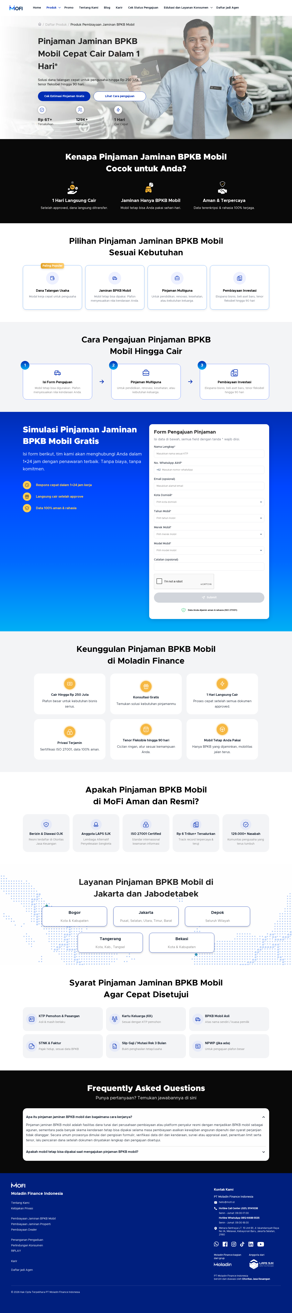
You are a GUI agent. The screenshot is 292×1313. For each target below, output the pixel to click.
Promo (68, 7)
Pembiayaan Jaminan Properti (31, 1224)
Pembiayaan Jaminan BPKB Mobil (33, 1218)
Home (37, 7)
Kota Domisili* (163, 495)
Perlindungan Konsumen (27, 1245)
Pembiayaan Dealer (24, 1229)
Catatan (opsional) (166, 559)
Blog (107, 7)
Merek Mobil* (162, 527)
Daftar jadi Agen (227, 7)
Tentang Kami (88, 7)
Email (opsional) (164, 479)
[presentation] (209, 454)
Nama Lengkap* (164, 446)
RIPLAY (16, 1251)
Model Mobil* (162, 543)
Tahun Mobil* (162, 511)
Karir (119, 7)
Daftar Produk (56, 24)
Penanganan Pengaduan (27, 1240)
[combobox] (209, 502)
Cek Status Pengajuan (143, 7)
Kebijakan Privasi (22, 1208)
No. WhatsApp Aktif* (168, 463)
